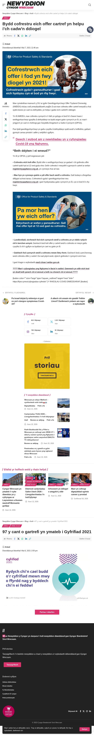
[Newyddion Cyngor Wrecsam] (26, 5)
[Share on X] (18, 36)
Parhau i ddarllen (47, 612)
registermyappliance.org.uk (25, 169)
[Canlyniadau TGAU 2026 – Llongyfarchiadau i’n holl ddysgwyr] (63, 417)
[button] (84, 729)
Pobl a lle (41, 406)
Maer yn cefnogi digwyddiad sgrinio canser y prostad (80, 492)
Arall (6, 18)
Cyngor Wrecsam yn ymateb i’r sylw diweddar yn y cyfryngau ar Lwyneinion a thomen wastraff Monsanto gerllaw (12, 497)
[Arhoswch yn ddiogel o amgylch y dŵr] (58, 479)
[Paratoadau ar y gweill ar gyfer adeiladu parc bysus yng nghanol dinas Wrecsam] (63, 451)
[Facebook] (35, 321)
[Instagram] (35, 331)
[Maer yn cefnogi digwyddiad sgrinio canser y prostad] (81, 479)
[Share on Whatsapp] (22, 36)
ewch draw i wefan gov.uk (47, 262)
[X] (58, 321)
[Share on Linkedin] (26, 36)
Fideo (60, 484)
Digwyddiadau (29, 406)
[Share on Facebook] (14, 36)
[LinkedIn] (58, 331)
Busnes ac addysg (37, 420)
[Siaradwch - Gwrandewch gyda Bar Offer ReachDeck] (90, 29)
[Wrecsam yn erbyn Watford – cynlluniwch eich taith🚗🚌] (63, 403)
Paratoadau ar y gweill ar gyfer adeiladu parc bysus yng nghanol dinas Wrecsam (38, 451)
